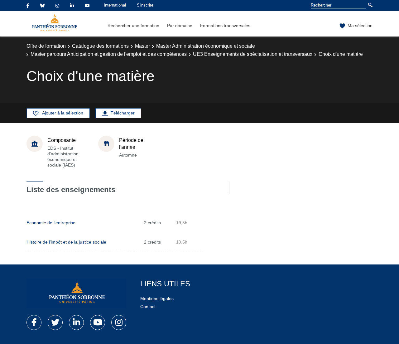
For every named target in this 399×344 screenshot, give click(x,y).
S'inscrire (145, 5)
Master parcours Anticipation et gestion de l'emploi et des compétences (109, 54)
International (115, 5)
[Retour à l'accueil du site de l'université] (76, 293)
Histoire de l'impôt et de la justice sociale (66, 242)
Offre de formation (46, 46)
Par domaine (179, 25)
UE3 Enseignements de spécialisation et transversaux (252, 54)
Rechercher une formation (133, 25)
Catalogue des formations (100, 46)
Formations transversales (225, 25)
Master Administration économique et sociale (205, 46)
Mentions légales (157, 298)
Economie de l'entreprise (50, 222)
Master (142, 46)
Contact (148, 306)
